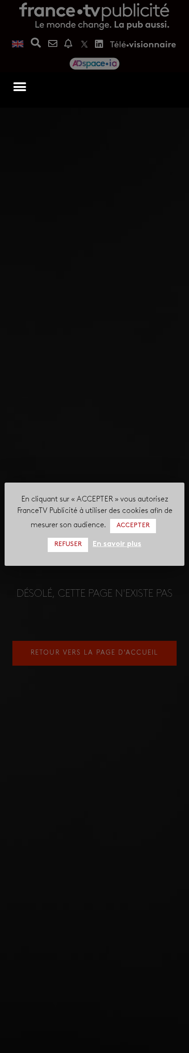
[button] (19, 87)
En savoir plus (117, 544)
